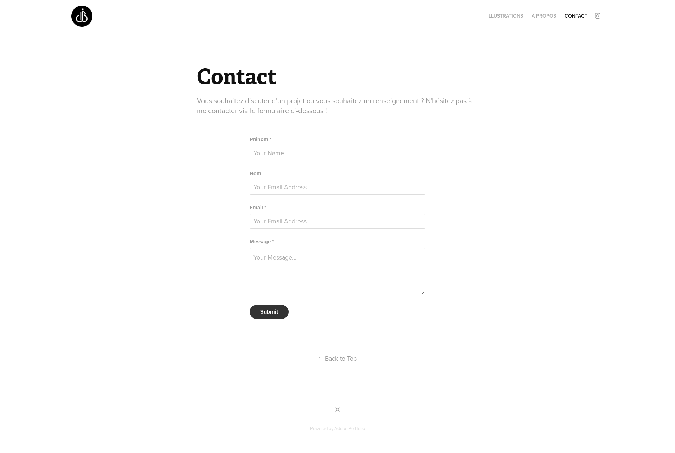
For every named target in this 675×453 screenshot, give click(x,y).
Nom (255, 173)
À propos (544, 15)
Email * (258, 207)
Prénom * (260, 139)
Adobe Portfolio (349, 428)
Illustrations (505, 15)
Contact (576, 15)
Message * (262, 241)
